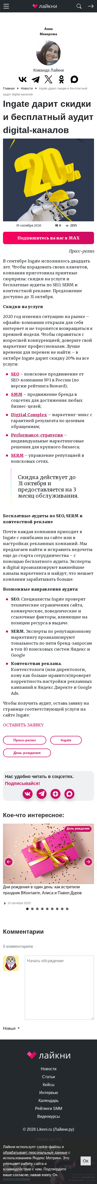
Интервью (48, 1093)
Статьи (48, 1077)
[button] (27, 909)
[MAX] (74, 79)
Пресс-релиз (24, 740)
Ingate (66, 740)
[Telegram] (36, 79)
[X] (48, 79)
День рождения (27, 753)
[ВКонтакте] (23, 79)
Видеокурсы (48, 1116)
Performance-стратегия (37, 435)
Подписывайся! (22, 783)
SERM (17, 455)
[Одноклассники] (61, 79)
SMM (16, 394)
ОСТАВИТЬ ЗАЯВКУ (23, 724)
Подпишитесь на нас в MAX (48, 237)
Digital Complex (29, 414)
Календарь (48, 1100)
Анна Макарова (48, 31)
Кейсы (48, 1085)
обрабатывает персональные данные (35, 1152)
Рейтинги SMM (48, 1108)
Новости (48, 1069)
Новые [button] (10, 1028)
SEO (15, 374)
